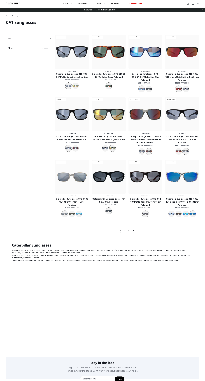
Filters (28, 48)
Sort (9, 38)
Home (7, 16)
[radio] (68, 85)
